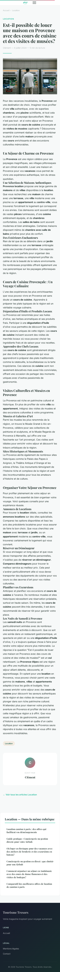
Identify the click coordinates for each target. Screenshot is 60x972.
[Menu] (34, 2)
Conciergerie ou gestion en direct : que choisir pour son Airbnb (30, 863)
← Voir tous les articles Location (20, 794)
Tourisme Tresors (15, 912)
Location (16, 10)
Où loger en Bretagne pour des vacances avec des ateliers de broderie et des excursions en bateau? (29, 851)
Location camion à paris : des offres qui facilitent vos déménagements (26, 831)
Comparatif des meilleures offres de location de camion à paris (29, 885)
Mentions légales (11, 948)
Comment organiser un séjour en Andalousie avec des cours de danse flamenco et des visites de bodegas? (29, 874)
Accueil (6, 10)
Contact (6, 953)
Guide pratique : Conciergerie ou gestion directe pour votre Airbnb (27, 840)
